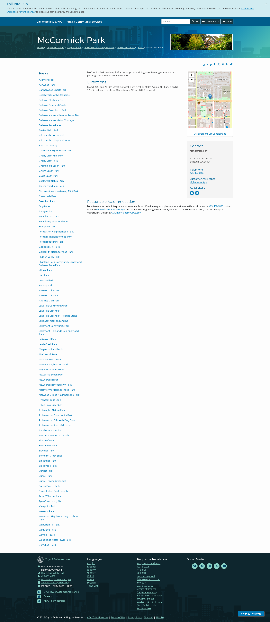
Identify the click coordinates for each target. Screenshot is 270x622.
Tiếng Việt (92, 585)
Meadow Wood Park (50, 359)
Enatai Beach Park (49, 216)
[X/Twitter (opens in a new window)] (217, 566)
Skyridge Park (46, 450)
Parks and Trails (126, 47)
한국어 (90, 579)
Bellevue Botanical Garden (53, 105)
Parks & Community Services (84, 21)
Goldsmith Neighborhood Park (56, 251)
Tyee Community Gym (51, 501)
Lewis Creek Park (48, 344)
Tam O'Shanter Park (50, 496)
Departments (74, 47)
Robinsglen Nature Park (52, 410)
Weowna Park (46, 511)
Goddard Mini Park (49, 246)
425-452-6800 (216, 206)
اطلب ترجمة (143, 566)
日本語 (90, 576)
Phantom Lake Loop (50, 400)
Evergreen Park (47, 226)
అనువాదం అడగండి (146, 598)
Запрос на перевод (147, 592)
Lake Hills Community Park (53, 305)
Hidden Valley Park (49, 257)
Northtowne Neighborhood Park (57, 389)
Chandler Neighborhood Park (55, 150)
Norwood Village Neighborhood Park (59, 394)
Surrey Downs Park (49, 486)
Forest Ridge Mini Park (51, 241)
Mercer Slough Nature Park (53, 364)
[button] (231, 64)
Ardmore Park (46, 79)
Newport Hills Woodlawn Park (55, 384)
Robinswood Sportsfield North (55, 425)
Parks (141, 47)
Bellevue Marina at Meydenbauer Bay (59, 115)
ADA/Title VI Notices (97, 617)
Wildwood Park (47, 529)
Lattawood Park (47, 339)
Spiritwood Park (48, 465)
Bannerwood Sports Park (52, 89)
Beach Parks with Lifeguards (54, 95)
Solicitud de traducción (150, 595)
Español (91, 566)
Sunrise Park (45, 470)
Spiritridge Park (47, 460)
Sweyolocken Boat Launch (53, 491)
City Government (55, 47)
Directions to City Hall (52, 573)
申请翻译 (141, 569)
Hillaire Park (45, 270)
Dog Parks (44, 206)
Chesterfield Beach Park (52, 165)
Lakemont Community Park (54, 325)
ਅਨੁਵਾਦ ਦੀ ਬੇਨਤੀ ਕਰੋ (146, 589)
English (91, 563)
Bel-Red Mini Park (48, 130)
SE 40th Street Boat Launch (54, 435)
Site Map (148, 617)
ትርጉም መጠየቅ (144, 608)
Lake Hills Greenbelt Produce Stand (58, 315)
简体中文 (91, 569)
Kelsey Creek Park (48, 295)
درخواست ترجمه (145, 585)
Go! (196, 21)
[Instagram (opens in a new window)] (209, 566)
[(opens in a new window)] (192, 193)
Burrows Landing (48, 145)
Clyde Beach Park (48, 175)
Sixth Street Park (48, 445)
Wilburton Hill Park (49, 524)
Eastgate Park (46, 211)
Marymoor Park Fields (51, 349)
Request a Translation (148, 563)
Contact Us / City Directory (55, 582)
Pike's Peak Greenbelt (50, 405)
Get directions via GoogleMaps (210, 133)
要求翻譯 (141, 573)
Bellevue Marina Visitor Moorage (56, 120)
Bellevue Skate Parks (50, 125)
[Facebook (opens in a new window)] (202, 566)
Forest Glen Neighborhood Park (56, 231)
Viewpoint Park (47, 506)
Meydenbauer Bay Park (51, 369)
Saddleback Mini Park (51, 430)
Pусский (91, 582)
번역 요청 (142, 582)
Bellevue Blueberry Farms (52, 100)
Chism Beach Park (49, 170)
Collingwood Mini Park (51, 186)
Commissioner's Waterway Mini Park (58, 191)
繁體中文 (91, 573)
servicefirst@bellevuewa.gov (111, 209)
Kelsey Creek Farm (49, 290)
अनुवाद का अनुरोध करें (146, 576)
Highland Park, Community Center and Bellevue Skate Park (60, 263)
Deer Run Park (47, 201)
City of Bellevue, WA (49, 21)
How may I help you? (251, 613)
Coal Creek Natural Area (52, 181)
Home (40, 47)
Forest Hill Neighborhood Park (55, 236)
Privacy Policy (135, 617)
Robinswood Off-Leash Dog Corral (57, 420)
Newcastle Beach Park (51, 374)
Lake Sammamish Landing (53, 320)
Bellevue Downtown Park (53, 110)
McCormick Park (48, 354)
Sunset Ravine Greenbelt (52, 481)
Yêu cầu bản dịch (146, 605)
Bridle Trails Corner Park (52, 135)
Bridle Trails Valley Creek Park (54, 140)
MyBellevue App (198, 182)
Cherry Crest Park (48, 160)
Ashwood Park (47, 84)
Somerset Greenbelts (50, 455)
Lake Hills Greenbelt (49, 310)
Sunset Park (45, 476)
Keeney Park (45, 285)
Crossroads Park (47, 196)
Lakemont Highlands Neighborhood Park (59, 332)
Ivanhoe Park (46, 280)
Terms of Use (118, 617)
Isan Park (44, 275)
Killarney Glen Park (49, 300)
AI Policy (160, 617)
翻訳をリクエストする (148, 579)
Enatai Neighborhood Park (53, 221)
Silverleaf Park (46, 440)
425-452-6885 (197, 172)
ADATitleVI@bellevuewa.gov (126, 212)
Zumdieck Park (47, 544)
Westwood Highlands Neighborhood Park (59, 518)
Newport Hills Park (49, 379)
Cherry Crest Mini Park (51, 155)
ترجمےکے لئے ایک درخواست (149, 602)
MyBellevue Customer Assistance (61, 591)
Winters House (47, 534)
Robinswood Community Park (55, 415)
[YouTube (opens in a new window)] (224, 566)
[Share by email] (222, 64)
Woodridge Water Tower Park (55, 539)
